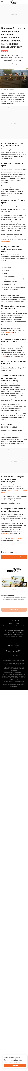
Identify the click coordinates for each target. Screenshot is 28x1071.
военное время (5, 241)
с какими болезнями (16, 538)
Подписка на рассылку (8, 595)
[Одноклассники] (15, 620)
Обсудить (16, 64)
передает (16, 522)
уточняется (9, 332)
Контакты (17, 623)
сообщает (9, 193)
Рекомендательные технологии (14, 636)
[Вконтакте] (12, 620)
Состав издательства (8, 625)
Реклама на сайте (20, 625)
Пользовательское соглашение (14, 632)
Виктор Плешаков (13, 545)
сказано (3, 356)
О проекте (10, 623)
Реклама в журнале (14, 628)
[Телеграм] (18, 620)
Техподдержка (14, 639)
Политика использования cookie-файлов (14, 634)
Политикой (6, 599)
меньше (15, 529)
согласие (8, 597)
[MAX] (9, 620)
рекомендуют (5, 533)
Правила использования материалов (14, 630)
